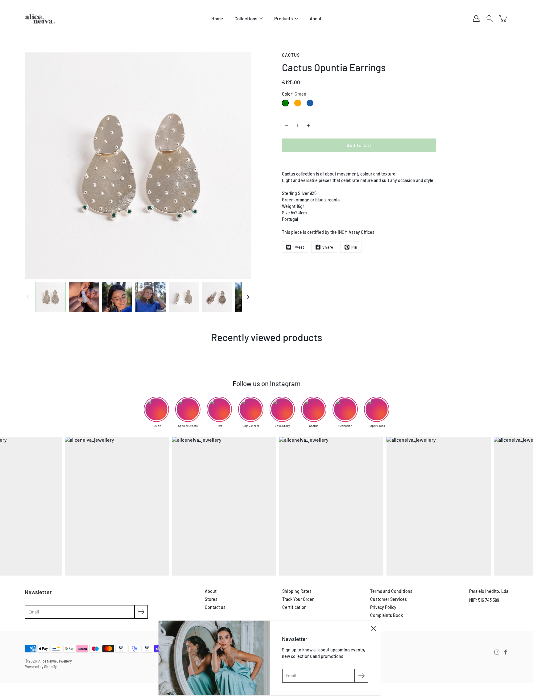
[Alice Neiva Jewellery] (40, 18)
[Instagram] (497, 652)
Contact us (215, 607)
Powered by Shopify (41, 666)
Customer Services (388, 599)
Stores (211, 599)
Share (327, 247)
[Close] (373, 628)
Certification (294, 607)
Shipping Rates (297, 591)
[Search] (490, 18)
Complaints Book (386, 615)
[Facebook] (505, 652)
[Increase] (308, 125)
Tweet (298, 247)
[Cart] (503, 18)
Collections (245, 18)
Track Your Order (298, 599)
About (316, 18)
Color (294, 94)
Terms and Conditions (391, 591)
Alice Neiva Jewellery (55, 661)
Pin (354, 247)
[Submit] (141, 612)
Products (283, 18)
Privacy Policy (383, 607)
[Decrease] (286, 125)
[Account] (476, 18)
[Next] (246, 297)
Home (217, 18)
